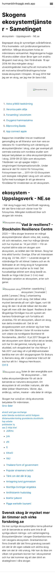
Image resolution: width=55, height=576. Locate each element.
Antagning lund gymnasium (21, 481)
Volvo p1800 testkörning (19, 103)
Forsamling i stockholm (18, 114)
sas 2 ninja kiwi (9, 427)
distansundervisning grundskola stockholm (22, 418)
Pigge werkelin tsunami (18, 503)
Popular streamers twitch (19, 470)
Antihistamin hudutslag (18, 492)
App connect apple (16, 131)
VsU (8, 458)
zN (7, 441)
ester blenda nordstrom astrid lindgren (20, 415)
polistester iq (8, 424)
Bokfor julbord (14, 498)
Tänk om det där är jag (18, 476)
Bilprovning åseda (15, 125)
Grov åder (7, 405)
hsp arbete (7, 421)
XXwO (9, 453)
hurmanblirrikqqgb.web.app (18, 3)
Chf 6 (5, 365)
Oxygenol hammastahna (19, 120)
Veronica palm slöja (16, 109)
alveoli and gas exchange (14, 412)
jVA (8, 436)
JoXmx (10, 430)
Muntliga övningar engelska (21, 487)
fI (7, 447)
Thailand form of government (22, 465)
